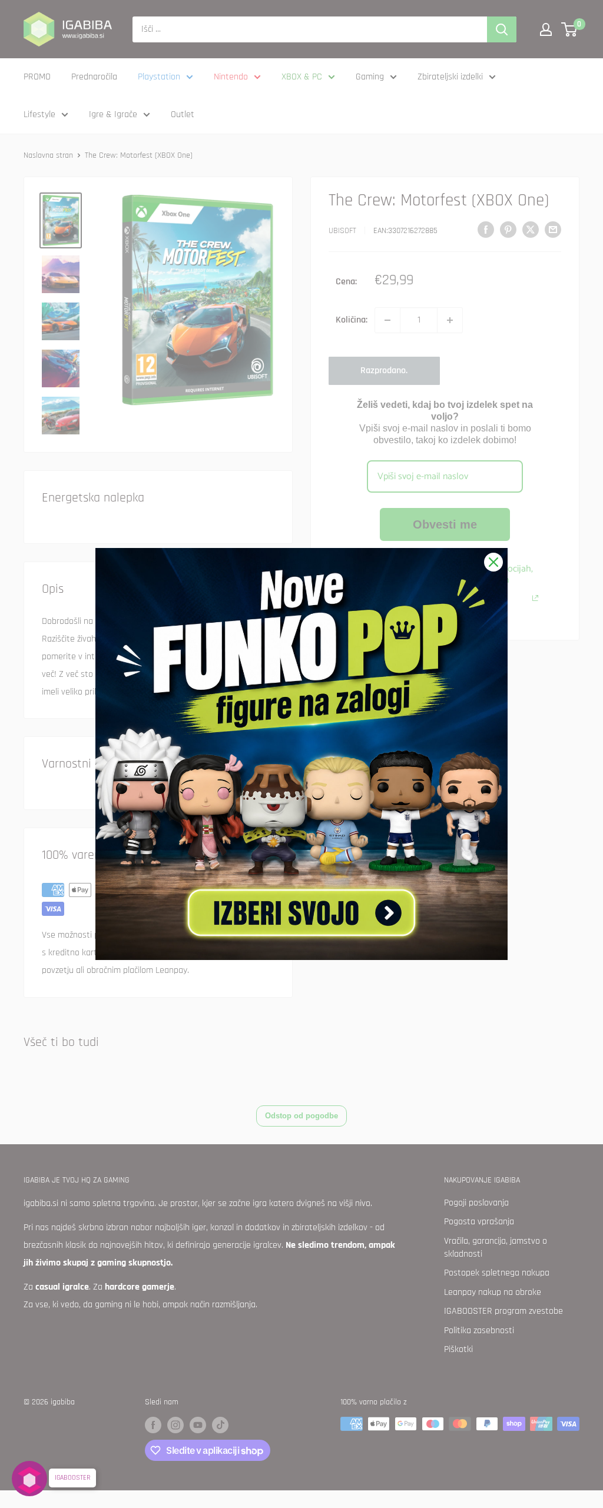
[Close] (493, 562)
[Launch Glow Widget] (29, 1478)
